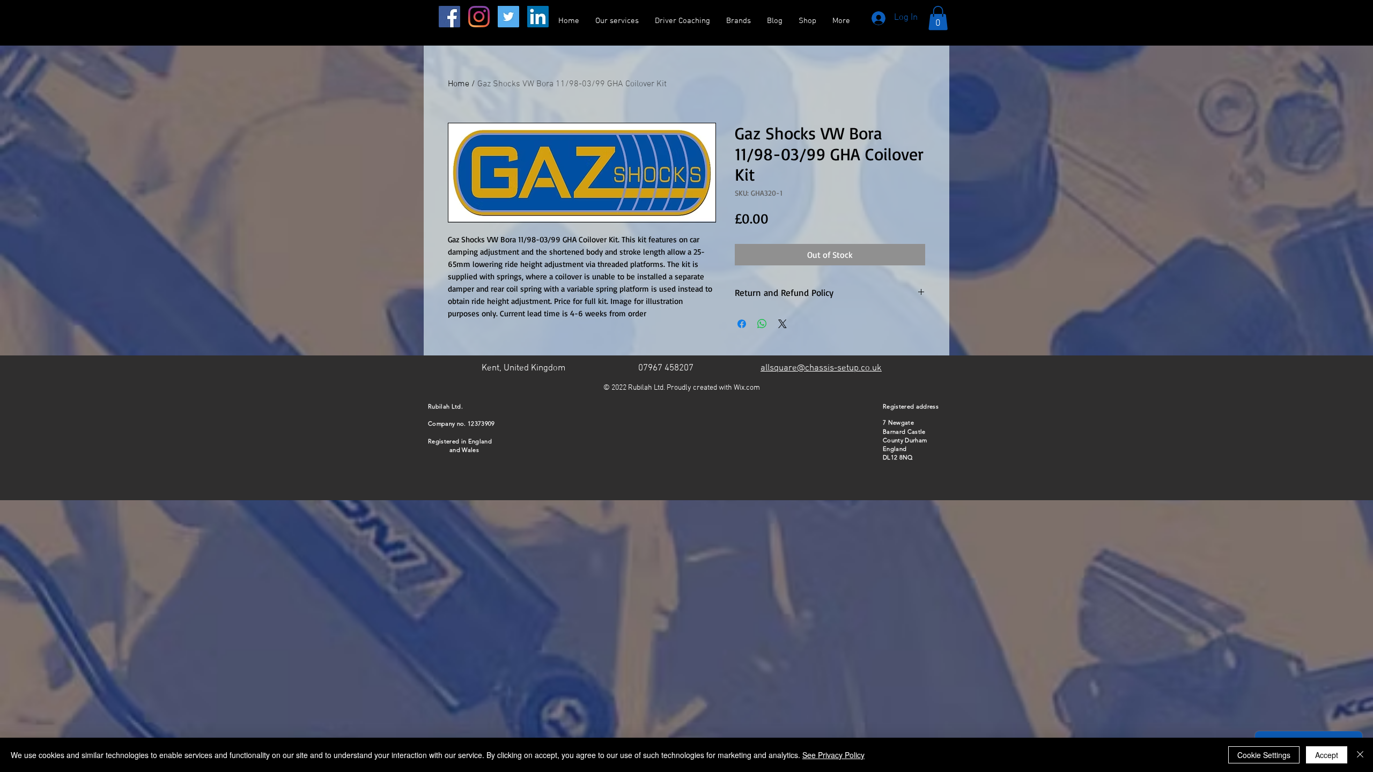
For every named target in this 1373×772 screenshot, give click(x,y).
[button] (938, 18)
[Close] (1360, 754)
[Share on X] (782, 323)
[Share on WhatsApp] (762, 323)
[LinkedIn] (538, 16)
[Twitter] (508, 16)
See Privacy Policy (833, 754)
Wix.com (747, 387)
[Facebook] (449, 16)
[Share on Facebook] (741, 323)
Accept (1326, 754)
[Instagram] (479, 16)
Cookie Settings (1263, 754)
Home (458, 84)
